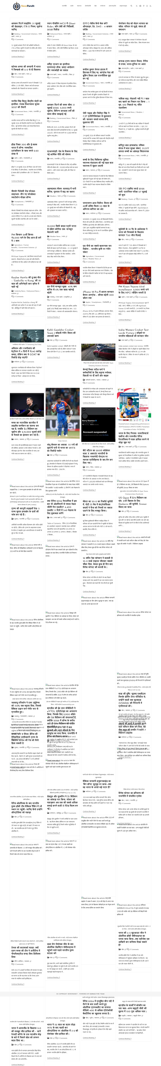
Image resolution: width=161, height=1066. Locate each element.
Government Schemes (29, 34)
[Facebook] (140, 6)
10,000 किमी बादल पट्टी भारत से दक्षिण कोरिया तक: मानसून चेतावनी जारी (61, 229)
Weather (139, 112)
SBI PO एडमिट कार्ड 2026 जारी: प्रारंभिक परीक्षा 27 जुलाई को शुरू (133, 192)
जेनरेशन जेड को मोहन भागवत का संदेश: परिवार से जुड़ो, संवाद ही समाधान (133, 26)
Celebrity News (19, 291)
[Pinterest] (143, 6)
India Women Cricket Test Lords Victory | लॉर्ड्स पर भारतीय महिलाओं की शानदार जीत (134, 333)
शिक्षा (70, 74)
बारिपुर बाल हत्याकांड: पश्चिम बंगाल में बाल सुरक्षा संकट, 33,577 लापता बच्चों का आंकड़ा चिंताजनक (134, 148)
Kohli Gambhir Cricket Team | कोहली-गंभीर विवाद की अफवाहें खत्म (61, 333)
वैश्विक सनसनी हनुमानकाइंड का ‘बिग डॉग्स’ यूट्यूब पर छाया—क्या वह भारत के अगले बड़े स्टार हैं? (97, 784)
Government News (92, 83)
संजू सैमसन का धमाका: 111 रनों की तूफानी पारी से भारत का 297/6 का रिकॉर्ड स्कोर (62, 448)
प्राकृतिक (67, 297)
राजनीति (65, 74)
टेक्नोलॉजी (27, 158)
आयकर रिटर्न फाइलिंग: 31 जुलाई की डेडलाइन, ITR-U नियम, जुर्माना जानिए (26, 26)
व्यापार (98, 380)
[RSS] (150, 6)
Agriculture (18, 245)
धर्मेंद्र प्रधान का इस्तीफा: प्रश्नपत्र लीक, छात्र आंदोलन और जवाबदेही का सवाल (60, 67)
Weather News (55, 236)
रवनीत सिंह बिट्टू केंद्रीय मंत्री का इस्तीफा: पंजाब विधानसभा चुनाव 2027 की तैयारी (26, 104)
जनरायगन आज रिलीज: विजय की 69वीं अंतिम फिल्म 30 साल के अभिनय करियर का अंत (97, 206)
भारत (17, 36)
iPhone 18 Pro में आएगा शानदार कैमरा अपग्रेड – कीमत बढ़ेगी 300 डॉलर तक (98, 295)
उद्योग (132, 68)
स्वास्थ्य (93, 170)
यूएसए (16, 519)
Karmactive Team (97, 994)
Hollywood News (56, 34)
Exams (131, 199)
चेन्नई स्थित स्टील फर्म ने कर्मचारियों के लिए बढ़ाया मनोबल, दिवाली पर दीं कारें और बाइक (97, 373)
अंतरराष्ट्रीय (125, 68)
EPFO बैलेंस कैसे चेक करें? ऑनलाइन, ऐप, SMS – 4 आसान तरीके (97, 26)
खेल (15, 74)
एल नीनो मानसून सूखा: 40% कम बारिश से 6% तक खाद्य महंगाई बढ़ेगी (62, 290)
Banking (17, 34)
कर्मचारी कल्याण (90, 380)
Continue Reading (17, 57)
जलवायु (52, 297)
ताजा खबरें (67, 34)
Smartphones (19, 202)
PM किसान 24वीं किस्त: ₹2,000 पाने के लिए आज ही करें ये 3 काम (26, 238)
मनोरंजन (49, 36)
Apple (88, 302)
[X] (136, 6)
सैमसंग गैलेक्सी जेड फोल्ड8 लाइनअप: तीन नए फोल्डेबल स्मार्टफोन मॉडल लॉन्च (23, 194)
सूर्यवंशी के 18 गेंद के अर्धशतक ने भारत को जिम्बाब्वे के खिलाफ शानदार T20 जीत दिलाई (133, 232)
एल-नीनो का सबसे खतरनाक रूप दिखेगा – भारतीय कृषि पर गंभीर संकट (97, 249)
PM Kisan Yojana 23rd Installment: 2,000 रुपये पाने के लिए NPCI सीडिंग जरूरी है (134, 290)
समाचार (104, 380)
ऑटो (20, 158)
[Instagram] (147, 6)
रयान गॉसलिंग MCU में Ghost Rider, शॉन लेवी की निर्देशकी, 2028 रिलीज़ (61, 26)
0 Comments (19, 39)
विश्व (92, 467)
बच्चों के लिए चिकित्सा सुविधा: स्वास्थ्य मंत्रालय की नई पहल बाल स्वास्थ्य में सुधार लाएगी (98, 163)
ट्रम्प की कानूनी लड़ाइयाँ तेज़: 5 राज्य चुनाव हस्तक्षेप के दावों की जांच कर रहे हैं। (25, 512)
